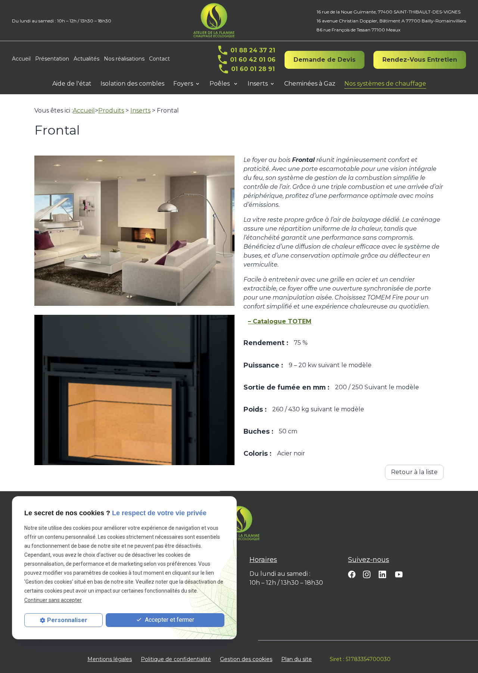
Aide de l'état (71, 83)
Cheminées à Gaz (309, 83)
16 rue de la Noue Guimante (388, 12)
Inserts (258, 83)
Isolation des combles (132, 83)
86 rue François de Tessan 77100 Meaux (358, 30)
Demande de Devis (325, 59)
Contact (159, 58)
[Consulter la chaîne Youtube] (398, 573)
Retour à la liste (414, 472)
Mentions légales (109, 659)
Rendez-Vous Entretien (419, 59)
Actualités (86, 58)
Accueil (21, 58)
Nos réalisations (124, 58)
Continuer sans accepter (53, 600)
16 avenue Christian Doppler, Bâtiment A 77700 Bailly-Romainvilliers (391, 21)
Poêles (220, 83)
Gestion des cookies (246, 659)
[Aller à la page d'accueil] (214, 20)
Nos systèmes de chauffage (385, 83)
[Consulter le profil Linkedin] (382, 573)
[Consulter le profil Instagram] (366, 574)
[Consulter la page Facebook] (352, 574)
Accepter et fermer (168, 619)
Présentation (52, 58)
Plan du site (296, 659)
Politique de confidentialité (176, 659)
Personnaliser (67, 620)
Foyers (183, 83)
